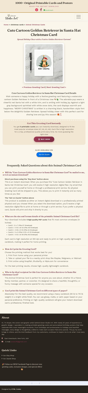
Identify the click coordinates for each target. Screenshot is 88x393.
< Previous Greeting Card (33, 87)
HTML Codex (16, 389)
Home (6, 25)
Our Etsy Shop (8, 355)
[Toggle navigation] (78, 17)
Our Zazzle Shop (9, 358)
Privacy (28, 383)
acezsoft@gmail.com (19, 341)
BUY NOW (45, 139)
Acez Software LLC (55, 383)
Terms (35, 383)
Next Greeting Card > (56, 87)
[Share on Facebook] (41, 9)
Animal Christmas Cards (35, 25)
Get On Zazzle (44, 154)
